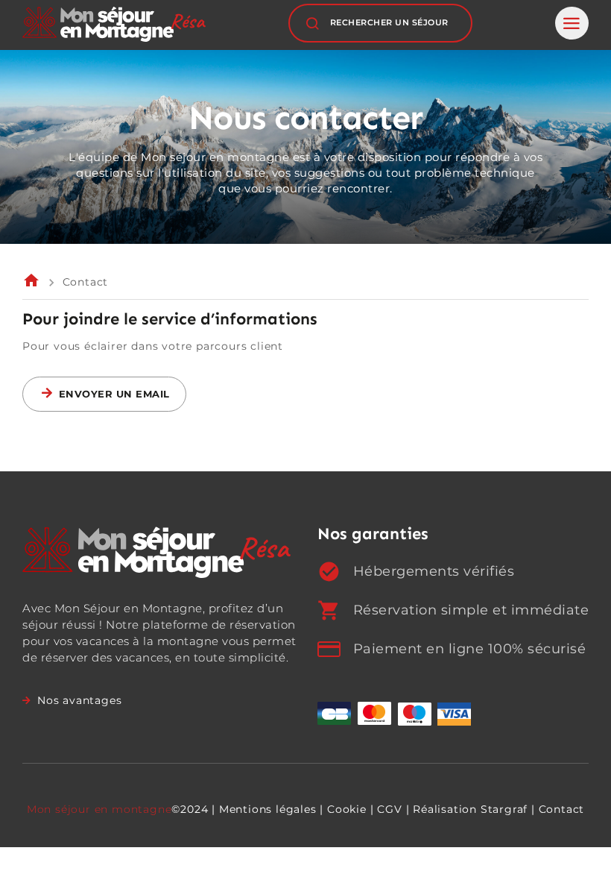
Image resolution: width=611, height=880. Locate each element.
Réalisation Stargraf (470, 809)
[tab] (572, 23)
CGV (389, 809)
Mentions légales (268, 809)
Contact (562, 809)
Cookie (347, 809)
